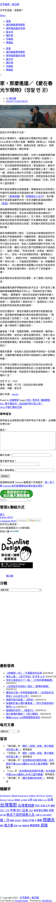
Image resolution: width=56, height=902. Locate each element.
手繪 (13, 810)
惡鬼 (4, 203)
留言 (3, 430)
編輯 (12, 820)
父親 (37, 815)
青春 (20, 826)
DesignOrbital (21, 900)
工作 (7, 810)
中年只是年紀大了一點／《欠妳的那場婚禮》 (30, 680)
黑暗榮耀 (14, 196)
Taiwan (10, 800)
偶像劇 (17, 800)
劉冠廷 (40, 800)
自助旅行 (18, 821)
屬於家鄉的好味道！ (33, 778)
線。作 (4, 820)
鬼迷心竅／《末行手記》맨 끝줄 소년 (25, 676)
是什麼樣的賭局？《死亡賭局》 (22, 714)
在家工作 (45, 805)
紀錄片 (49, 815)
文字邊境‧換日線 (9, 4)
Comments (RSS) (8, 521)
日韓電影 (14, 400)
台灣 (50, 799)
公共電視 (23, 800)
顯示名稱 (5, 455)
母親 (51, 810)
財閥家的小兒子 (34, 196)
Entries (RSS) (6, 517)
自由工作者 (28, 820)
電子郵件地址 (8, 461)
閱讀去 (49, 820)
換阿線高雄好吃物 (15, 28)
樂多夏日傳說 (41, 810)
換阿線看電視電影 (15, 25)
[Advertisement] (28, 627)
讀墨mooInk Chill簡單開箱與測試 (23, 717)
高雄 (44, 825)
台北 (45, 800)
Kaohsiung (23, 796)
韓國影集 (25, 826)
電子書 (8, 825)
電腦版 (9, 42)
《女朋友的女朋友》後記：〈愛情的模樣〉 (28, 686)
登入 (2, 514)
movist (15, 394)
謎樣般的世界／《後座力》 (20, 710)
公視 (30, 800)
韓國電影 (45, 400)
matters (32, 795)
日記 (31, 810)
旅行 (19, 810)
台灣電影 (8, 805)
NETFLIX (40, 796)
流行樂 (3, 815)
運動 (39, 820)
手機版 (9, 39)
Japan (14, 795)
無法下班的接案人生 (20, 814)
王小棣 (43, 815)
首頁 (8, 21)
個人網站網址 (7, 470)
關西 (2, 826)
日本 (25, 810)
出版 (35, 800)
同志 (28, 400)
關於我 (9, 35)
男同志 (36, 400)
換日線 (9, 576)
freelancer (5, 795)
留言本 (9, 32)
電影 (16, 826)
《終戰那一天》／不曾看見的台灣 (24, 673)
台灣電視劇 (26, 805)
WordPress (47, 900)
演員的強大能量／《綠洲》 (20, 699)
